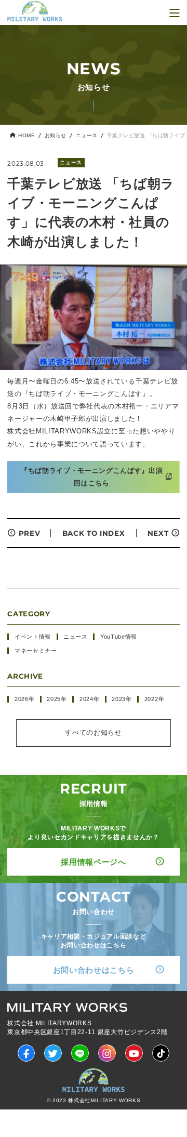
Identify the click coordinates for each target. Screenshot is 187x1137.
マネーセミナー (36, 650)
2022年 (154, 699)
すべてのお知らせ (93, 732)
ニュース (87, 135)
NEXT (158, 533)
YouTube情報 (118, 636)
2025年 (56, 699)
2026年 (24, 699)
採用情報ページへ (93, 861)
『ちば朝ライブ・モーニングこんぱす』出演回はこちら (92, 477)
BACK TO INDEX (93, 533)
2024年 (89, 699)
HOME (26, 135)
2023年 (121, 699)
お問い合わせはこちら (94, 970)
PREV (30, 533)
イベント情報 (33, 636)
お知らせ (55, 135)
